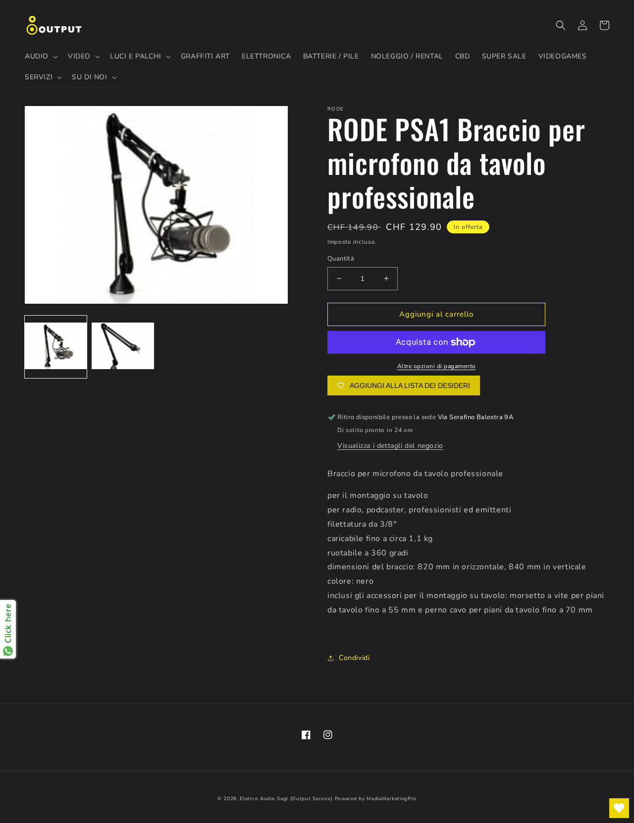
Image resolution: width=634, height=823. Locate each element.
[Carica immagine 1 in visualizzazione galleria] (56, 347)
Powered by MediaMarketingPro (376, 798)
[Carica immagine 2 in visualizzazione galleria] (123, 347)
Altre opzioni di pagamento (436, 366)
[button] (40, 56)
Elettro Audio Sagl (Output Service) (286, 798)
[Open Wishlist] (619, 808)
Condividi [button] (354, 657)
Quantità (340, 258)
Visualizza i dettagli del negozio (390, 445)
